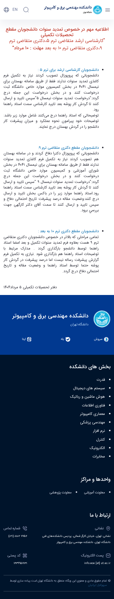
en (15, 9)
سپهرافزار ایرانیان (97, 585)
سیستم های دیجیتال (89, 388)
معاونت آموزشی (94, 492)
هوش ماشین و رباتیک (87, 397)
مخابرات (99, 456)
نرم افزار (99, 431)
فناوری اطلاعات (93, 405)
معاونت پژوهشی (61, 492)
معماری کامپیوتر (92, 414)
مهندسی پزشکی (92, 422)
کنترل (100, 439)
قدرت (101, 380)
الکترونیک (97, 448)
